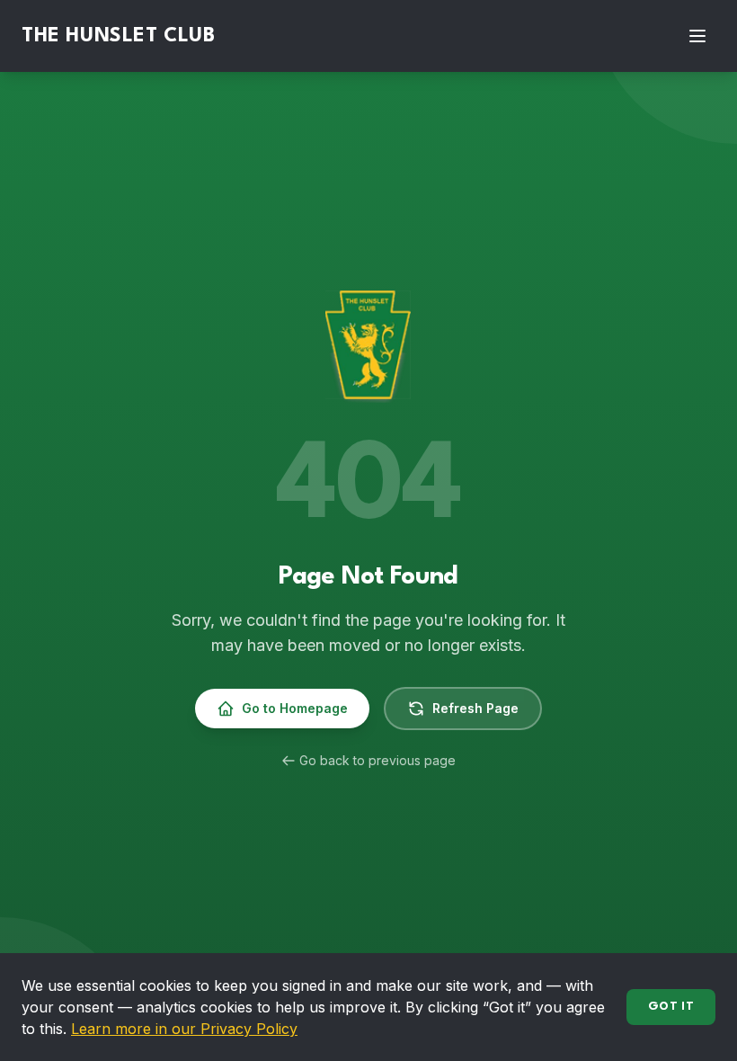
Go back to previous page (377, 760)
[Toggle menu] (697, 36)
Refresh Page (475, 708)
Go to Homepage (295, 708)
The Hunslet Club (119, 36)
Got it (671, 1006)
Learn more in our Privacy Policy (184, 1029)
